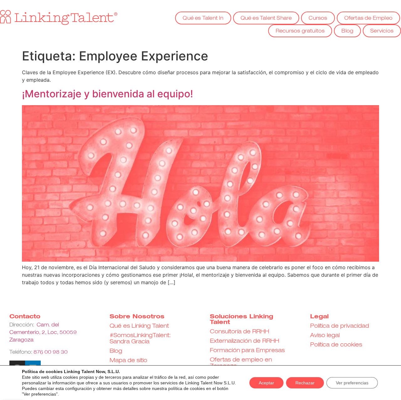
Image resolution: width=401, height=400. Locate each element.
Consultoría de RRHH (239, 332)
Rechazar (305, 382)
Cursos (318, 18)
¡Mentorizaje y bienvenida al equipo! (107, 94)
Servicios (381, 31)
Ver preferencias (352, 382)
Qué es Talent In (203, 18)
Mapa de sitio (128, 360)
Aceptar (266, 382)
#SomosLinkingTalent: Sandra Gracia (140, 339)
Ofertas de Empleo (368, 18)
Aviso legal (325, 335)
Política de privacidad (339, 326)
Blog (347, 31)
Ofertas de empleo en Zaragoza (241, 363)
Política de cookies (336, 345)
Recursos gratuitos (300, 31)
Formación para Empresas (247, 350)
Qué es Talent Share (266, 18)
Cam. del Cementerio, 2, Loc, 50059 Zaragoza (43, 333)
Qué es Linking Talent (139, 326)
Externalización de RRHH (244, 341)
